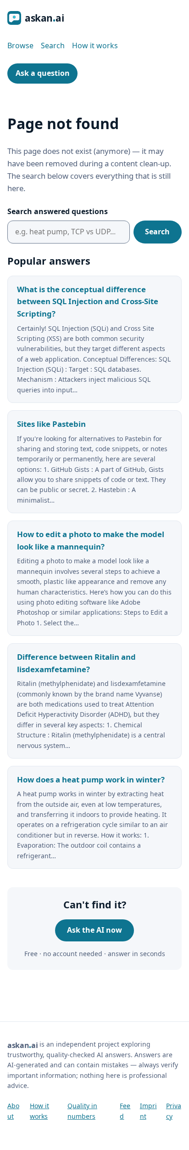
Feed (125, 1110)
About (13, 1110)
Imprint (148, 1110)
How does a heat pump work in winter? (91, 779)
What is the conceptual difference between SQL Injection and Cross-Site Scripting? (87, 301)
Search (53, 45)
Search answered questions (57, 211)
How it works (95, 45)
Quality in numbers (82, 1110)
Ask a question (43, 73)
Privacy (173, 1110)
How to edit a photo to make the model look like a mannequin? (90, 540)
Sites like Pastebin (51, 424)
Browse (20, 45)
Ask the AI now (94, 930)
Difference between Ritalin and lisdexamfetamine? (76, 662)
